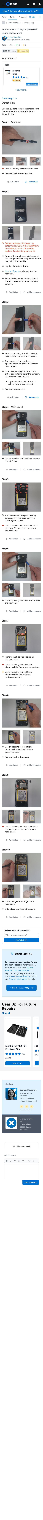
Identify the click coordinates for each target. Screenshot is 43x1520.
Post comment (30, 1182)
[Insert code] (15, 1160)
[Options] (3, 22)
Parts (4, 17)
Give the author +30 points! (23, 988)
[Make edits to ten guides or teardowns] (32, 1106)
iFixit (31, 1119)
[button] (28, 4)
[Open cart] (34, 4)
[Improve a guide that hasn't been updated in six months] (27, 1106)
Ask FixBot (14, 182)
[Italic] (11, 1160)
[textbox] (21, 1171)
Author (9, 1084)
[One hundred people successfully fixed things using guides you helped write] (22, 1106)
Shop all (6, 1013)
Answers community (18, 979)
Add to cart (32, 84)
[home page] (11, 4)
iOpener (16, 70)
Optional (17, 80)
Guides (12, 17)
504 (5, 45)
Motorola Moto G (14, 23)
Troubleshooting (25, 17)
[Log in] (39, 4)
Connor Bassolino (14, 37)
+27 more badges (26, 1110)
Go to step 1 (8, 98)
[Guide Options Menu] (40, 17)
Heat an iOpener (12, 271)
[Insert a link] (19, 1160)
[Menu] (3, 4)
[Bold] (7, 1160)
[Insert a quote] (23, 1160)
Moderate (24, 51)
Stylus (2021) (29, 23)
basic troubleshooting (20, 976)
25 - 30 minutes (10, 51)
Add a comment (21, 929)
